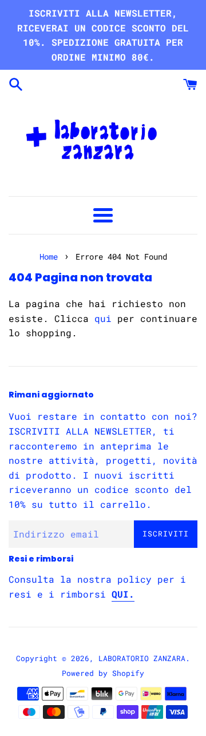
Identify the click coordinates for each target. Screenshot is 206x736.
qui (103, 318)
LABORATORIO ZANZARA (141, 658)
